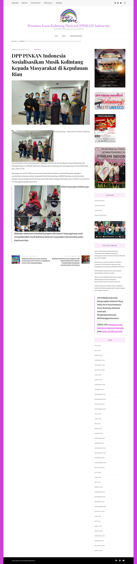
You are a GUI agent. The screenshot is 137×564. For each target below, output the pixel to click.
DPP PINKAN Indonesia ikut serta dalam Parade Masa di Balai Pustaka (108, 272)
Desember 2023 (100, 394)
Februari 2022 (100, 492)
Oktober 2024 (100, 365)
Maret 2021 (99, 531)
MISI (64, 36)
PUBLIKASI (48, 3)
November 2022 (100, 453)
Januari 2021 (99, 541)
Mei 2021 (98, 521)
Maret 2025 (99, 355)
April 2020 (98, 550)
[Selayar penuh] (123, 237)
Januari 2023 (99, 443)
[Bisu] (120, 237)
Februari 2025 (100, 360)
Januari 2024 (99, 389)
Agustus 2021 (100, 511)
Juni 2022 (98, 477)
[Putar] (97, 237)
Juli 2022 (98, 472)
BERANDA (15, 3)
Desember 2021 (100, 497)
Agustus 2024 (100, 370)
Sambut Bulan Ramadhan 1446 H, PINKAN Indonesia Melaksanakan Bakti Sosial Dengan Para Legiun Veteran (110, 288)
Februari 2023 (100, 438)
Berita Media (99, 200)
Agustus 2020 (100, 545)
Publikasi (37, 49)
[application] (110, 230)
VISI (56, 36)
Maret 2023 (99, 433)
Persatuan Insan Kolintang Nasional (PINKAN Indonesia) (69, 25)
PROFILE (25, 3)
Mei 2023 (98, 423)
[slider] (108, 236)
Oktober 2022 (100, 458)
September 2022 (100, 462)
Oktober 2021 (99, 502)
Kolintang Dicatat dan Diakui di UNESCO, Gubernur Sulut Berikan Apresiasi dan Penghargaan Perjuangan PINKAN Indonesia (109, 264)
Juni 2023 (98, 419)
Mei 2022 (98, 482)
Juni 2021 (98, 516)
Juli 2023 (98, 414)
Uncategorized (101, 215)
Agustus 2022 (100, 467)
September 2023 (100, 409)
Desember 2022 (100, 448)
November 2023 (100, 399)
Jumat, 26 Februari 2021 (112, 331)
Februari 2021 (100, 536)
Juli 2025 (98, 345)
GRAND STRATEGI (76, 36)
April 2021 (98, 526)
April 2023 (98, 428)
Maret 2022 (99, 487)
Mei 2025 (98, 350)
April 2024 (98, 380)
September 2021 (100, 506)
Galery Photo (100, 205)
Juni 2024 (98, 375)
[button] (110, 230)
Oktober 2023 (100, 404)
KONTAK (59, 3)
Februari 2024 (100, 384)
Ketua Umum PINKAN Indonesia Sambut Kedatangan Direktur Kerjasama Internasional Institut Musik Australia (108, 279)
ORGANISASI (35, 3)
